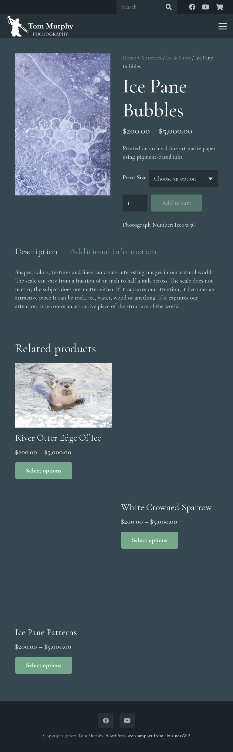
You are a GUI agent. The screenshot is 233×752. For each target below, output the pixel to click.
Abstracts (151, 57)
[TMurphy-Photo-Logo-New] (40, 26)
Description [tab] (36, 251)
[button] (223, 26)
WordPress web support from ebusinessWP (147, 736)
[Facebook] (192, 7)
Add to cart (176, 203)
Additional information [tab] (113, 251)
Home (129, 57)
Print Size (135, 177)
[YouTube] (205, 7)
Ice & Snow (178, 57)
